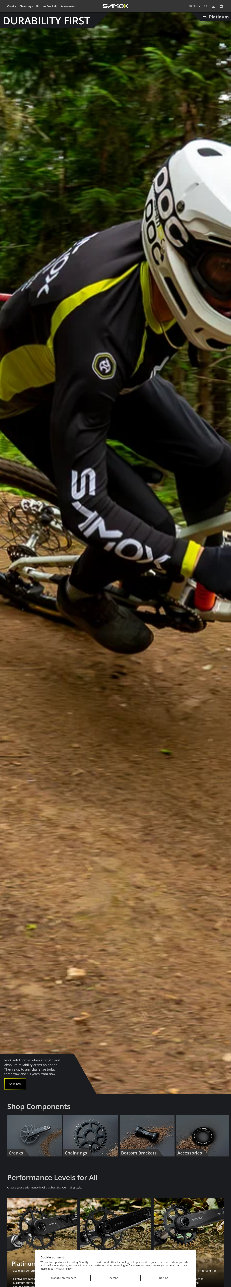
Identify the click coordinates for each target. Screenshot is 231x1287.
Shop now (15, 1084)
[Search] (206, 6)
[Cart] (221, 6)
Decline (163, 1278)
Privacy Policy (63, 1268)
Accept (114, 1278)
